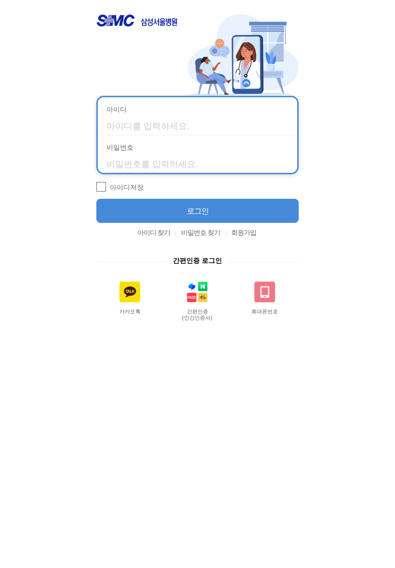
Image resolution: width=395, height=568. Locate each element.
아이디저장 (127, 187)
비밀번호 (119, 147)
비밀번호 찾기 (200, 232)
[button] (197, 211)
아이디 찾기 (153, 232)
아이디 (116, 109)
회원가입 (243, 232)
